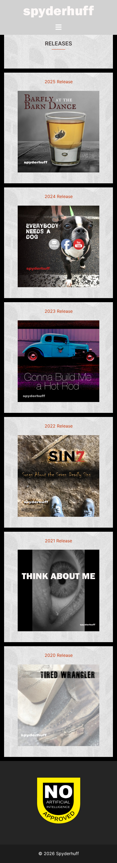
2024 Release (59, 196)
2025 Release (59, 81)
